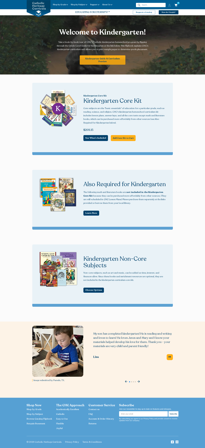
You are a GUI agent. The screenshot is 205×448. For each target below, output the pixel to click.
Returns (92, 423)
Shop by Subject (78, 4)
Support (93, 4)
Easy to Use (62, 418)
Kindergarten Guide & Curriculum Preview (102, 60)
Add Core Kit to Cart (123, 138)
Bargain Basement (36, 423)
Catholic (60, 414)
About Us (106, 4)
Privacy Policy (72, 442)
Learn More (91, 213)
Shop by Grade (59, 4)
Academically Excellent (67, 409)
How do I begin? (168, 12)
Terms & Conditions (92, 442)
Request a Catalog (144, 12)
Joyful (59, 428)
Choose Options (93, 290)
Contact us (94, 409)
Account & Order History (101, 418)
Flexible (60, 423)
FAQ (91, 414)
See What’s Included (95, 138)
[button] (126, 381)
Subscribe (173, 414)
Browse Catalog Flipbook (39, 418)
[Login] (169, 5)
